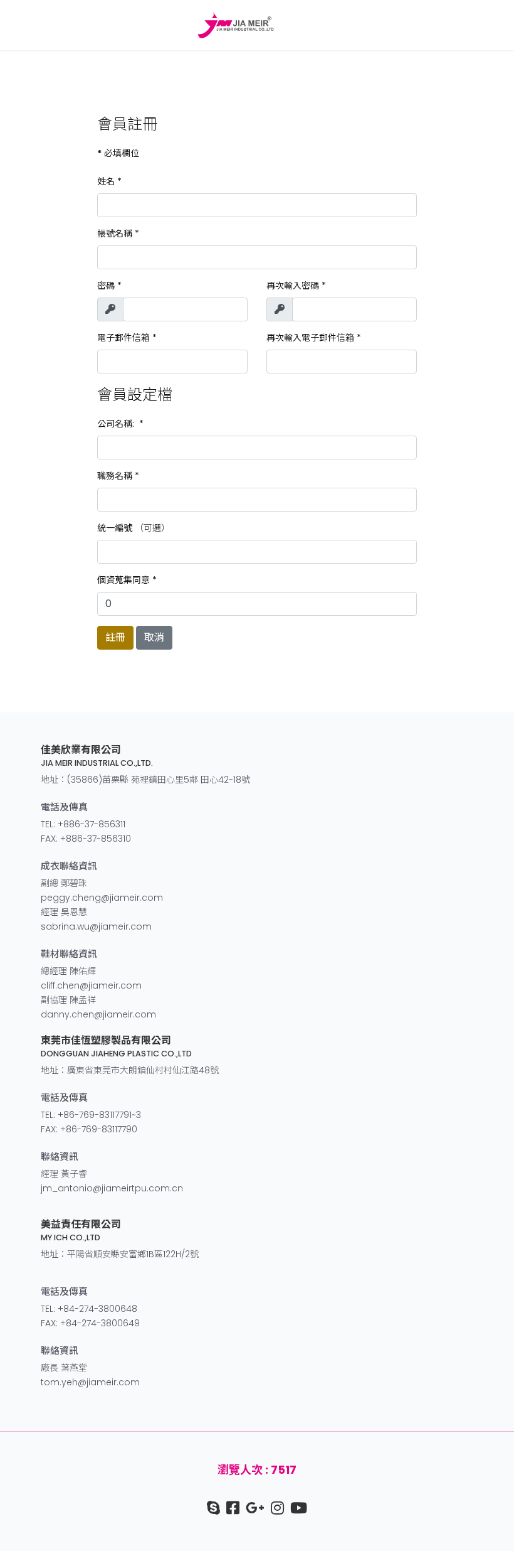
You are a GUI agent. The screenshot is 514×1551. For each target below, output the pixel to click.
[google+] (252, 1508)
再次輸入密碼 (296, 285)
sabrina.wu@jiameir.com (96, 926)
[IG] (274, 1508)
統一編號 (114, 528)
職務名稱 (118, 476)
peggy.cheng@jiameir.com (102, 897)
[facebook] (229, 1508)
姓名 (109, 181)
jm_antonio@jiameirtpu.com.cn (112, 1188)
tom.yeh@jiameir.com (90, 1382)
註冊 (115, 637)
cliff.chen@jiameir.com (91, 985)
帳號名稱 (118, 233)
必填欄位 (118, 153)
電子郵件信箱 (127, 337)
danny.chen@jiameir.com (98, 1014)
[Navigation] (496, 25)
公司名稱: (120, 423)
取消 (154, 637)
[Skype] (213, 1508)
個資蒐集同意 (127, 580)
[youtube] (295, 1508)
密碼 (109, 285)
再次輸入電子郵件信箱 (313, 337)
